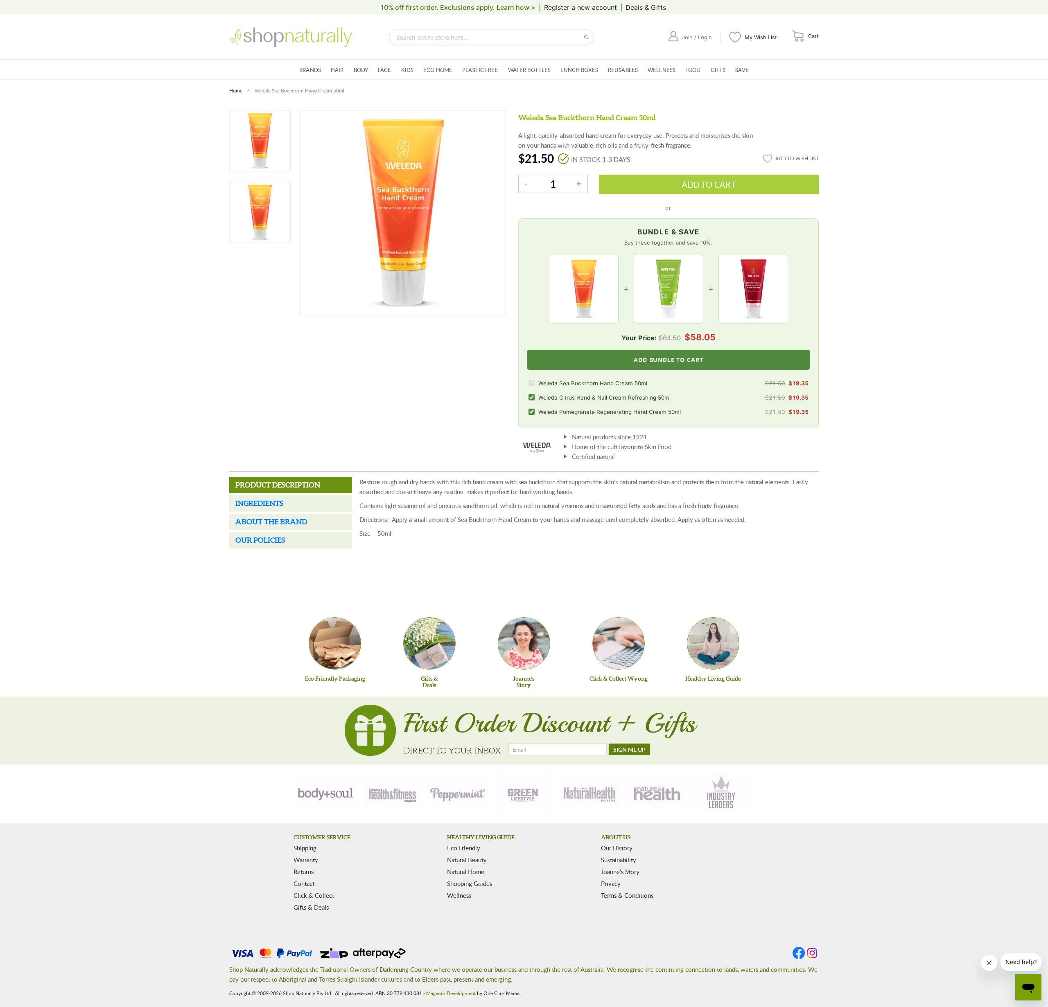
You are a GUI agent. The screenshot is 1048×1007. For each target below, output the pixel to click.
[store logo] (290, 37)
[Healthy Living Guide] (713, 643)
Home (235, 90)
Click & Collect (314, 895)
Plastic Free (480, 70)
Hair (337, 70)
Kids (407, 70)
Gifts (718, 70)
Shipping (305, 848)
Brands (310, 70)
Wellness (661, 70)
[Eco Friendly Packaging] (335, 643)
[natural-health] (590, 793)
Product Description (277, 485)
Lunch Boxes (579, 70)
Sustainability (618, 860)
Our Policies (260, 540)
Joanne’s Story (620, 872)
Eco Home (437, 70)
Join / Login (697, 37)
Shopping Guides (469, 883)
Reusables (623, 70)
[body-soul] (326, 793)
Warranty (306, 860)
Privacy (611, 883)
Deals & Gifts (646, 7)
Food (693, 70)
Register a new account (580, 7)
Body (361, 70)
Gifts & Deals (311, 907)
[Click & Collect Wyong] (618, 643)
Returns (304, 872)
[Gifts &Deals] (429, 643)
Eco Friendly (463, 848)
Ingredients (259, 503)
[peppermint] (458, 793)
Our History (616, 848)
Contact (304, 883)
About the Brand (271, 521)
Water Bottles (529, 70)
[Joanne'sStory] (524, 643)
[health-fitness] (392, 793)
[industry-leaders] (721, 793)
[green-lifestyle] (524, 793)
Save (742, 70)
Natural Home (465, 872)
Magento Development (451, 993)
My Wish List (761, 37)
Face (384, 70)
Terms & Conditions (627, 895)
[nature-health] (656, 793)
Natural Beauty (467, 860)
